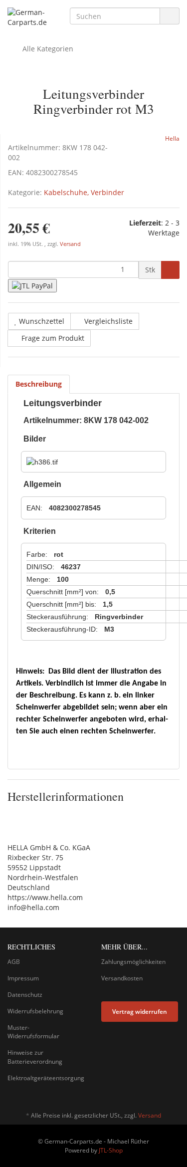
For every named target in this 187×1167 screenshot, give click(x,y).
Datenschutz (24, 994)
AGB (13, 961)
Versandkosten (122, 978)
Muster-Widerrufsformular (33, 1031)
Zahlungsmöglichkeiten (133, 961)
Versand (70, 243)
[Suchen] (169, 16)
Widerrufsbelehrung (35, 1011)
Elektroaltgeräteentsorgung (45, 1078)
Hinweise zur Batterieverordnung (34, 1056)
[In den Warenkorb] (170, 270)
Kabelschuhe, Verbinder (84, 192)
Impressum (23, 978)
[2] (32, 285)
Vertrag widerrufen (139, 1011)
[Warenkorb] (144, 49)
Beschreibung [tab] (38, 384)
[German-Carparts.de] (31, 17)
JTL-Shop (111, 1150)
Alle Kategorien (46, 48)
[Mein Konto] (169, 49)
